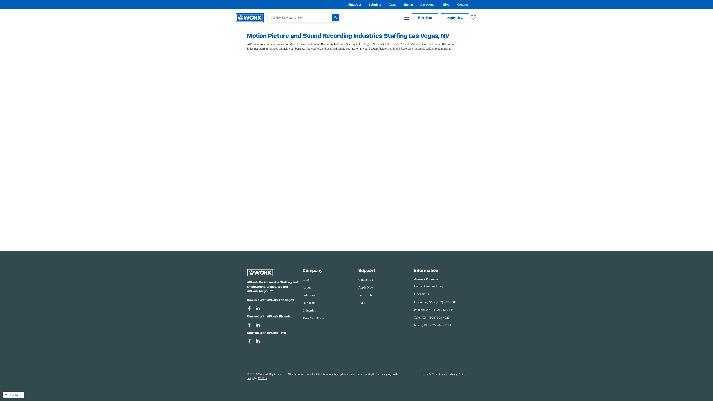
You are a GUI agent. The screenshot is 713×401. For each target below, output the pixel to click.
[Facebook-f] (249, 308)
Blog (446, 4)
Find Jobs (355, 4)
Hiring (408, 4)
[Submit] (335, 17)
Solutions (375, 4)
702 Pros (262, 378)
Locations (427, 4)
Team (392, 4)
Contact (462, 4)
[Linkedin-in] (257, 308)
